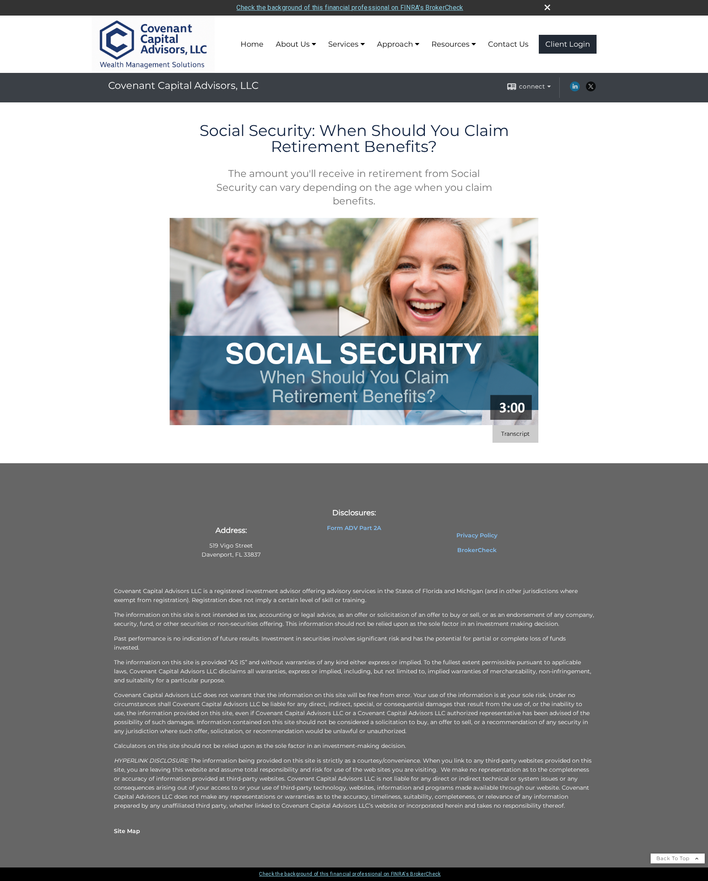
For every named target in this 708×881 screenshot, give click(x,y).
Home (252, 44)
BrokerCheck (477, 550)
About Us (293, 44)
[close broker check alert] (547, 7)
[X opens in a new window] (591, 89)
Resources (450, 44)
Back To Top (673, 858)
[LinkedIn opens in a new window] (575, 89)
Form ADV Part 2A (354, 528)
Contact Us (508, 44)
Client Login (567, 44)
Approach (395, 44)
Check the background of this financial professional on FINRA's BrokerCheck (349, 7)
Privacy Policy (476, 535)
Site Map (127, 831)
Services (343, 44)
